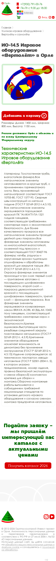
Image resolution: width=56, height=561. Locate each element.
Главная (6, 27)
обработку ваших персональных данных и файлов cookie (28, 545)
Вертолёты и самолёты (16, 34)
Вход (44, 17)
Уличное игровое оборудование (22, 31)
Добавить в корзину (22, 115)
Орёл (7, 3)
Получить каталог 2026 (28, 465)
